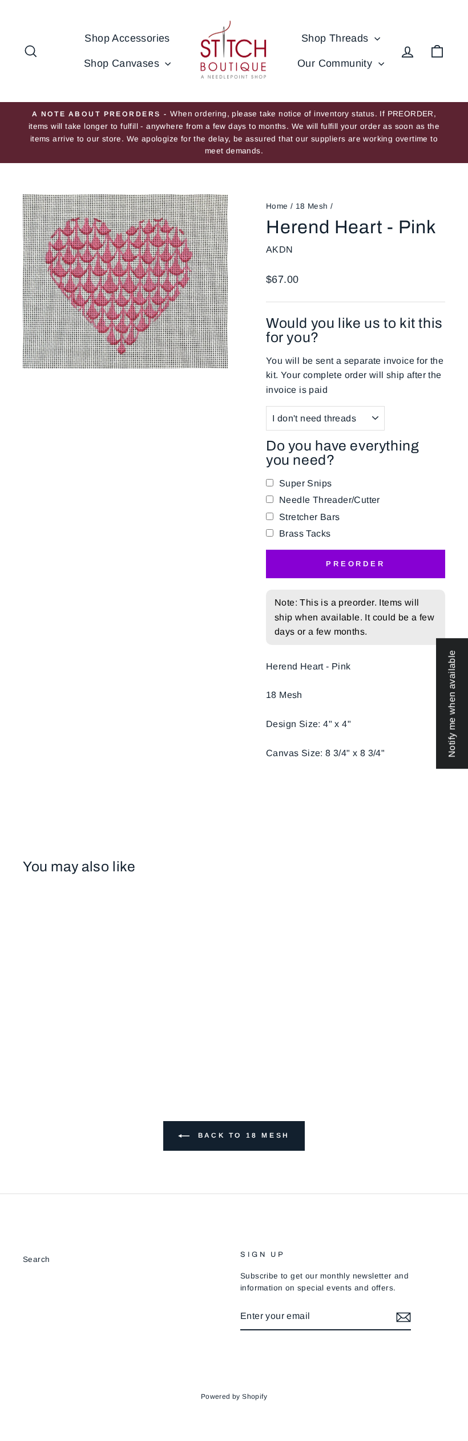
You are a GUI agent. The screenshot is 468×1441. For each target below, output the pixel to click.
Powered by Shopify (234, 1397)
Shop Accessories (127, 38)
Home (277, 206)
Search (36, 1259)
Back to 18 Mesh (242, 1135)
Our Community (336, 63)
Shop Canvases (123, 63)
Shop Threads (336, 38)
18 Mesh (312, 206)
